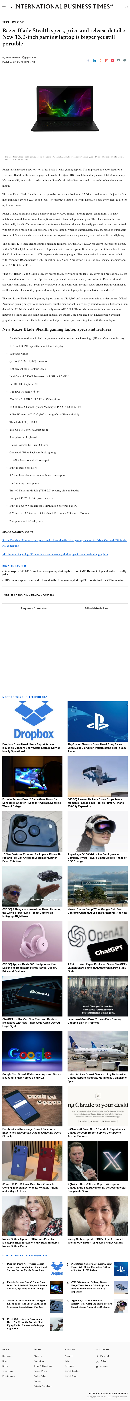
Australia (69, 1356)
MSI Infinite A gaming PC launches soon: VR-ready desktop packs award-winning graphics (55, 554)
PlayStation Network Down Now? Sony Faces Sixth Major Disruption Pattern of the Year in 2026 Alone (97, 748)
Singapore (69, 1366)
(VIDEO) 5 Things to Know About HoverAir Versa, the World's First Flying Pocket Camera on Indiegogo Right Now (31, 913)
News (4, 1361)
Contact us (39, 1361)
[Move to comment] (125, 60)
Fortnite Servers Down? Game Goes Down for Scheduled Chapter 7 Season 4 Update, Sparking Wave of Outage (31, 803)
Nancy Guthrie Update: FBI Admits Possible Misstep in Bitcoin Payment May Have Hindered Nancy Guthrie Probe (30, 1242)
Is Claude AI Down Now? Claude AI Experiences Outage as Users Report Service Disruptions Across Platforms (96, 1133)
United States (71, 1376)
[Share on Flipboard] (107, 60)
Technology (7, 1371)
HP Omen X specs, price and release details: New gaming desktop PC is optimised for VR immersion (64, 580)
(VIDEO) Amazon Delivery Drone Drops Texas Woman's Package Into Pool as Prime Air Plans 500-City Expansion (96, 803)
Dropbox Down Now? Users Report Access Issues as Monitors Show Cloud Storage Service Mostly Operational (31, 748)
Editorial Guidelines (96, 608)
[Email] (118, 60)
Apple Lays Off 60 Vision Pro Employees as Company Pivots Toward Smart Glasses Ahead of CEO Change (97, 858)
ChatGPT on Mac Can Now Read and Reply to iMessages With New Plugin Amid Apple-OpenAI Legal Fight (31, 1023)
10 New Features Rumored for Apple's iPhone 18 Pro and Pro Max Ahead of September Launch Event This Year (31, 858)
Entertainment (8, 1376)
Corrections (39, 1381)
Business (6, 1356)
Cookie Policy (40, 1376)
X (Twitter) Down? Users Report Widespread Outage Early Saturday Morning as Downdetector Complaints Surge (97, 1188)
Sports (5, 1366)
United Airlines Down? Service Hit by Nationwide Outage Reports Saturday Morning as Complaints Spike (97, 1078)
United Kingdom (72, 1371)
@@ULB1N (30, 57)
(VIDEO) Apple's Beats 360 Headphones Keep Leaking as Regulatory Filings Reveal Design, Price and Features (29, 968)
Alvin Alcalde (13, 57)
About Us (38, 1356)
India (67, 1361)
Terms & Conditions (43, 1366)
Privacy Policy (40, 1371)
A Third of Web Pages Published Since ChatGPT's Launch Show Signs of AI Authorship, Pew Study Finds (97, 968)
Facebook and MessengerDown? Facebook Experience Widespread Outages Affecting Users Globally (31, 1133)
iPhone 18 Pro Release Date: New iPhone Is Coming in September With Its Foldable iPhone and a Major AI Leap (30, 1188)
